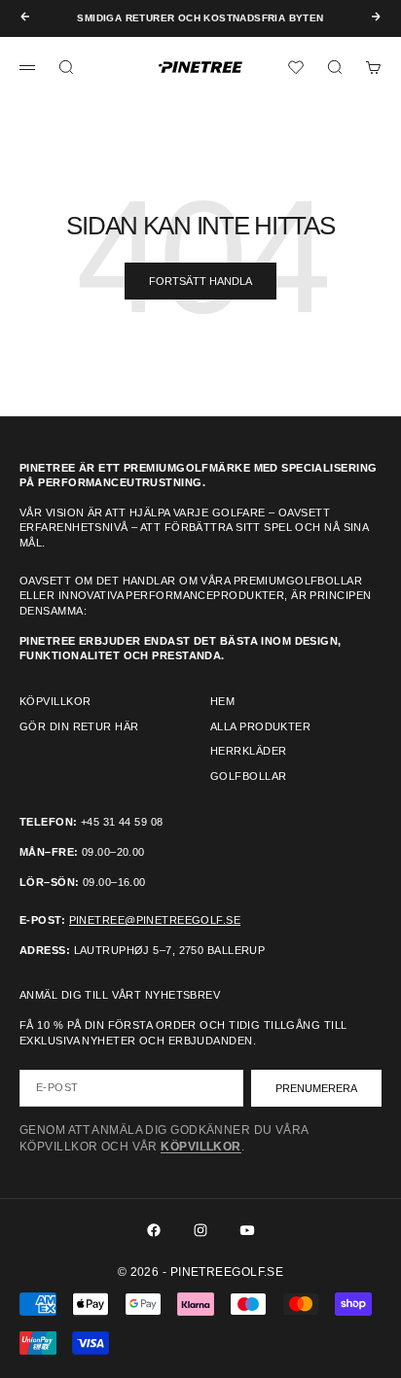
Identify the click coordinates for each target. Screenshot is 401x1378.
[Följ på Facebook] (154, 1230)
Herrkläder (248, 751)
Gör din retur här (78, 726)
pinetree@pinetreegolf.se (155, 920)
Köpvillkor (55, 701)
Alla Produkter (260, 726)
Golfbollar (248, 776)
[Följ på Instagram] (200, 1230)
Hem (222, 701)
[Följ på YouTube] (247, 1230)
